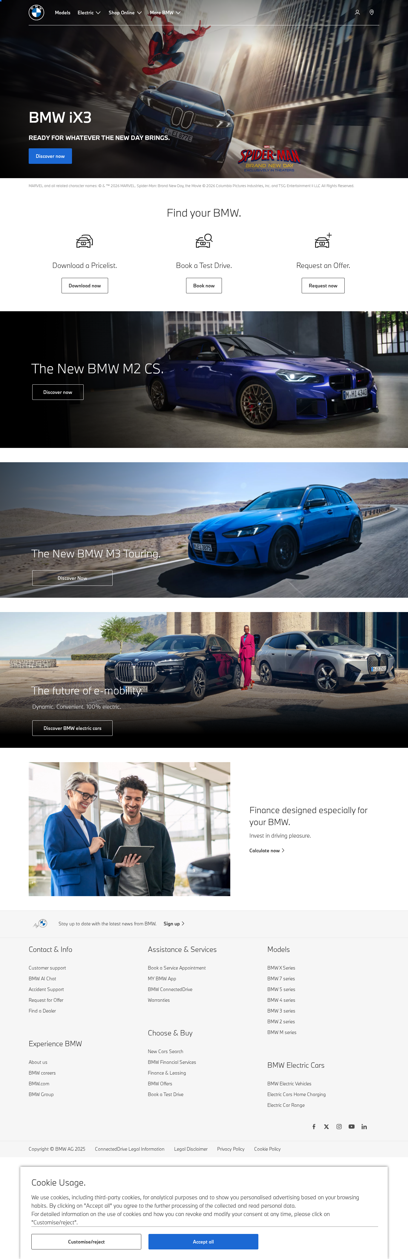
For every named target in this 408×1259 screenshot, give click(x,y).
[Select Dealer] (372, 12)
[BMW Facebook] (313, 1127)
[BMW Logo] (36, 12)
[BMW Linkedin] (364, 1127)
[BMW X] (326, 1127)
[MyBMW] (358, 12)
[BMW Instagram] (339, 1127)
